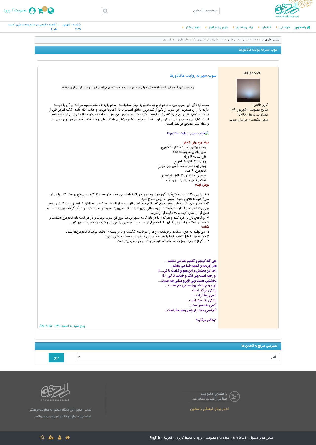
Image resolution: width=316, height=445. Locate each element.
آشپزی (167, 39)
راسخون (300, 27)
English (155, 438)
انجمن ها (236, 39)
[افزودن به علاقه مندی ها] (42, 438)
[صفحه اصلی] (67, 438)
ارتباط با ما (239, 438)
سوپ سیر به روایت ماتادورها (193, 75)
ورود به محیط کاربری (189, 438)
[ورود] (59, 438)
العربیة (168, 438)
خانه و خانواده (218, 39)
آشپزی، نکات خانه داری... (190, 39)
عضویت (20, 11)
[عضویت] (51, 438)
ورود (7, 11)
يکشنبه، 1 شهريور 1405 (71, 27)
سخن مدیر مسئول (261, 438)
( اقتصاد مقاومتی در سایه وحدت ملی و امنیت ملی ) (32, 27)
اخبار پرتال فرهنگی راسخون (209, 409)
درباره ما (224, 438)
